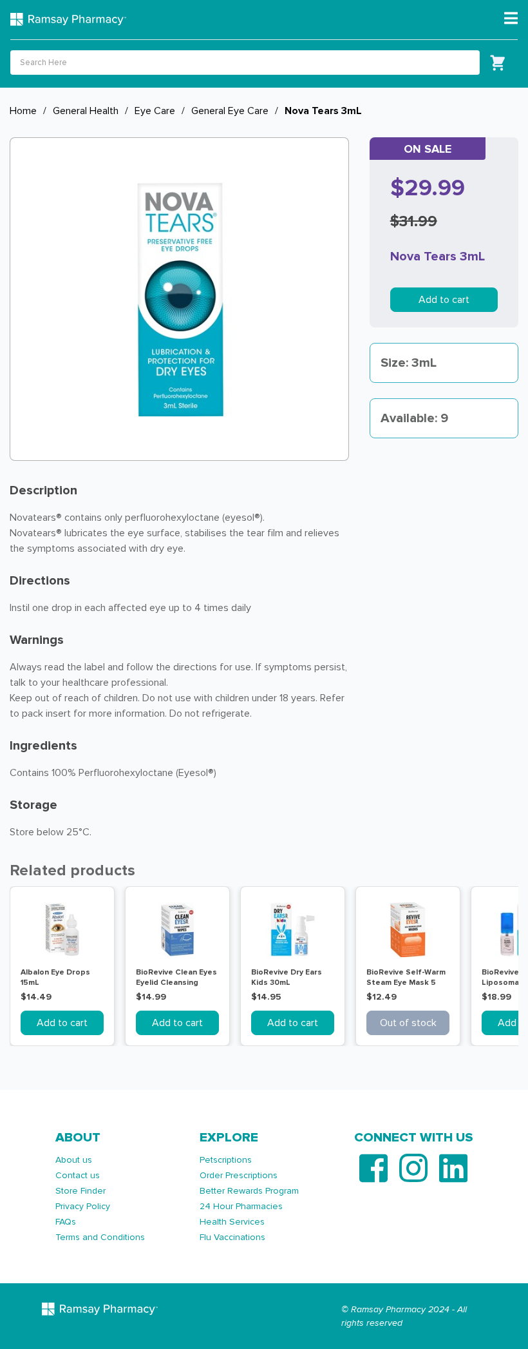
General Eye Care (230, 110)
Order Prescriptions (239, 1175)
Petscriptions (226, 1159)
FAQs (65, 1221)
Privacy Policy (82, 1206)
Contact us (77, 1175)
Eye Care (155, 110)
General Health (85, 110)
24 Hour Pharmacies (241, 1206)
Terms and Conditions (100, 1237)
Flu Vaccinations (232, 1237)
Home (23, 110)
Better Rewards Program (249, 1190)
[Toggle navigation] (511, 18)
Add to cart (444, 299)
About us (73, 1159)
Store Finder (80, 1190)
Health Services (232, 1221)
